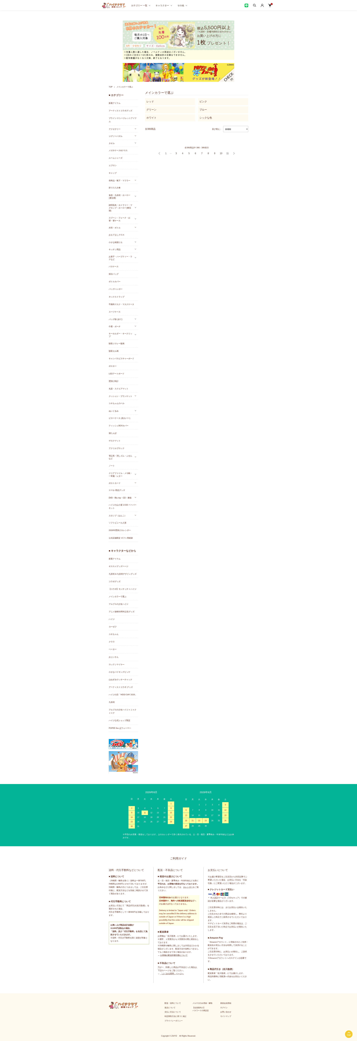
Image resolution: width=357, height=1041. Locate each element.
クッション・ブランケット (120, 396)
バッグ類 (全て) (115, 319)
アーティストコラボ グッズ (121, 687)
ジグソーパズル (115, 136)
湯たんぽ (113, 433)
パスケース (114, 266)
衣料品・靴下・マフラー (119, 180)
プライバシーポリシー (174, 1021)
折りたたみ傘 (114, 188)
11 (227, 153)
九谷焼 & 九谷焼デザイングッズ (123, 574)
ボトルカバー (114, 281)
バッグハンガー (115, 289)
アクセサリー (114, 129)
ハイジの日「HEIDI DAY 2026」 (123, 694)
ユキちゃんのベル (116, 403)
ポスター (113, 366)
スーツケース (114, 312)
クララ (112, 642)
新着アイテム (114, 103)
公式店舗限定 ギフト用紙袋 (121, 538)
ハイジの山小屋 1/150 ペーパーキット (122, 506)
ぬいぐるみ (114, 410)
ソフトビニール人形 (117, 523)
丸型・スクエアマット (118, 389)
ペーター (113, 649)
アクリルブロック (116, 448)
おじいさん (114, 657)
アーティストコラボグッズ (120, 111)
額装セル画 (114, 351)
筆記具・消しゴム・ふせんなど (120, 457)
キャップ (113, 173)
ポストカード (114, 483)
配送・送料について (173, 1003)
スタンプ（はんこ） (117, 515)
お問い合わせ (225, 1012)
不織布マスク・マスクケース (121, 304)
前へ (159, 153)
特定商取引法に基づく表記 (175, 1016)
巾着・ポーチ (114, 326)
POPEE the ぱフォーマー (120, 728)
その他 (180, 5)
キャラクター (162, 5)
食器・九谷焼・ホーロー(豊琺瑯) (119, 196)
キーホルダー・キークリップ (120, 335)
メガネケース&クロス (118, 150)
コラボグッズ (114, 581)
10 (221, 153)
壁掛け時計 (114, 381)
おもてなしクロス (116, 235)
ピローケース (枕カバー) (119, 418)
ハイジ (112, 619)
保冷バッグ (114, 274)
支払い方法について (173, 1012)
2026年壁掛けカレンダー (120, 530)
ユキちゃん (114, 634)
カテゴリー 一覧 (139, 5)
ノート (112, 466)
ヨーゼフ (113, 627)
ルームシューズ (115, 158)
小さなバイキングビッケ (119, 672)
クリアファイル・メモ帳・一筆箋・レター (120, 474)
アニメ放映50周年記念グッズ (121, 611)
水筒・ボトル (114, 227)
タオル (112, 143)
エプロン (113, 165)
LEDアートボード (116, 373)
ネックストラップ (116, 297)
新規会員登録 (225, 1003)
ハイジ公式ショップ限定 (119, 720)
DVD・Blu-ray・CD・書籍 (120, 497)
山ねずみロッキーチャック (120, 679)
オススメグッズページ (118, 566)
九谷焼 (112, 702)
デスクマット (114, 441)
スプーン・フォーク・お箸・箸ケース (119, 219)
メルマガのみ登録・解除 (202, 1003)
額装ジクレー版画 (116, 343)
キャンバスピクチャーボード (121, 358)
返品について (170, 1008)
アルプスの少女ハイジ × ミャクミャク (122, 711)
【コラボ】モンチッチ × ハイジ (122, 589)
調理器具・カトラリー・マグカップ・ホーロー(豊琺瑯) (120, 208)
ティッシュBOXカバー (118, 426)
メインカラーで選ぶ (125, 87)
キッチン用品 (114, 249)
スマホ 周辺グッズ (117, 490)
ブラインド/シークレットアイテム (123, 119)
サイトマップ (225, 1016)
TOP (111, 87)
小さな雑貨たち (115, 242)
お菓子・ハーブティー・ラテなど (120, 258)
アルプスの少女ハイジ (118, 604)
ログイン (224, 1008)
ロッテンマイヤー (116, 664)
